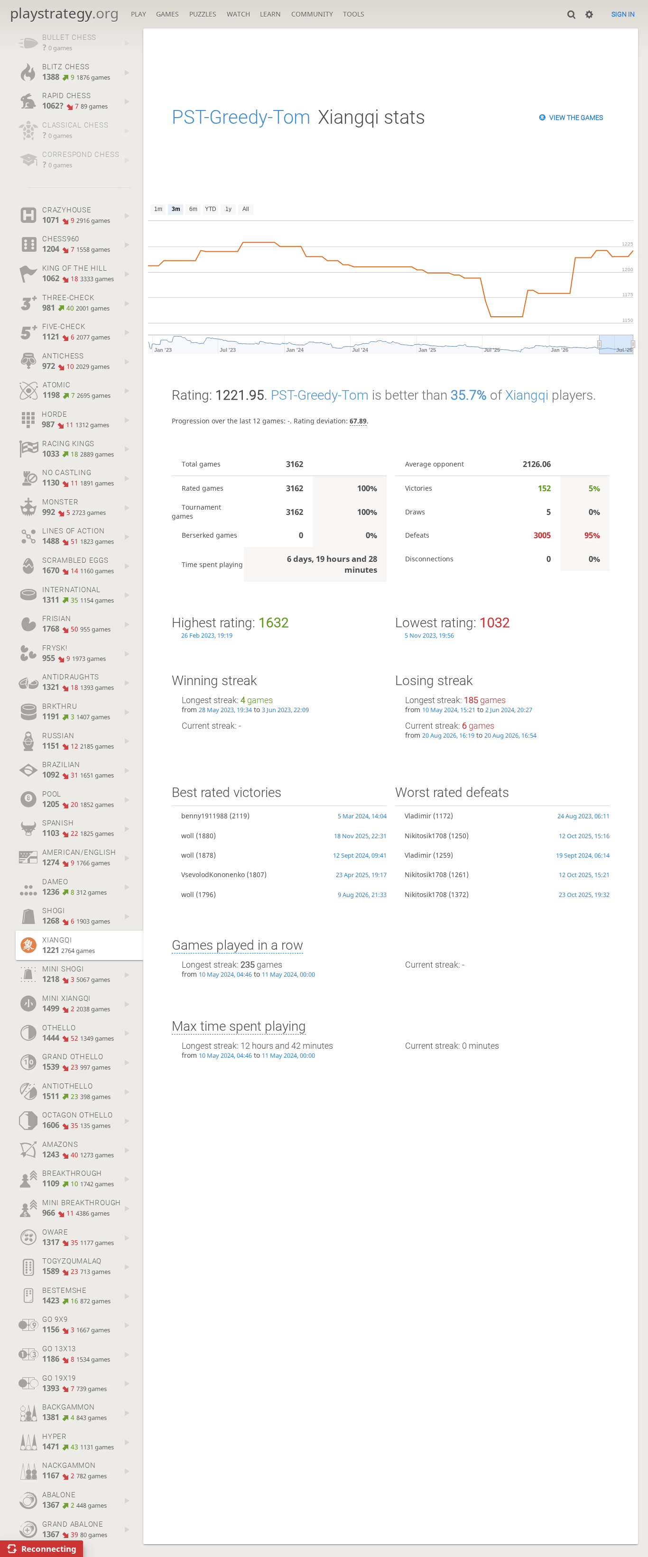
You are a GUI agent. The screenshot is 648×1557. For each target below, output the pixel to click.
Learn (270, 13)
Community (312, 13)
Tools (353, 13)
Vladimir (418, 815)
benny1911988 (204, 815)
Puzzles (202, 13)
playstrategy (64, 13)
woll (187, 835)
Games (167, 13)
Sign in (623, 14)
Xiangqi (526, 395)
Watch (238, 13)
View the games (576, 117)
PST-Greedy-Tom (241, 117)
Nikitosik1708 (426, 835)
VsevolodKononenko (213, 874)
